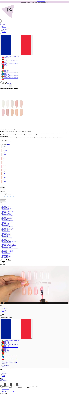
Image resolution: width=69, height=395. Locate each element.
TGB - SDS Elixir (5, 236)
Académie (3, 375)
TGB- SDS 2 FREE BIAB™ (6, 256)
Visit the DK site (6, 58)
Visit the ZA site (6, 351)
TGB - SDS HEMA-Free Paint (7, 237)
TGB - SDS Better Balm (6, 231)
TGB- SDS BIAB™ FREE (6, 253)
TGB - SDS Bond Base (5, 224)
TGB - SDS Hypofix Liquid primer (7, 246)
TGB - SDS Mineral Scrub (6, 235)
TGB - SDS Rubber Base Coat (6, 213)
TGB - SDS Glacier (5, 227)
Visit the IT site (6, 65)
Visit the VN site (6, 70)
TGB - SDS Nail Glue (5, 209)
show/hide (8, 144)
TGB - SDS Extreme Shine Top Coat (7, 215)
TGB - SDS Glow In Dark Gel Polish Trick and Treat (10, 241)
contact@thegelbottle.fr (3, 380)
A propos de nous (4, 373)
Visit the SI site (15, 72)
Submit (28, 387)
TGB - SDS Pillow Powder (6, 233)
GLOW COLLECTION (41, 1)
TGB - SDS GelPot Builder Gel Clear (8, 210)
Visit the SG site (15, 63)
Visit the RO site (6, 66)
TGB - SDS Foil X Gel (5, 207)
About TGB (4, 32)
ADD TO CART (3, 191)
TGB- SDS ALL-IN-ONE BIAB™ (7, 250)
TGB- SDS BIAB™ (5, 257)
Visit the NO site (6, 80)
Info (2, 374)
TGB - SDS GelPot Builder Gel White (8, 211)
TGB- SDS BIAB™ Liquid (6, 247)
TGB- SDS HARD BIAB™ (6, 252)
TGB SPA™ (4, 27)
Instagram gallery (2, 142)
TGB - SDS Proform (5, 225)
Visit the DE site (6, 61)
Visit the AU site (15, 362)
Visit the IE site (6, 71)
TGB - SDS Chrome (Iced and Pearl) (7, 222)
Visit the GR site (6, 74)
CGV (3, 366)
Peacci (3, 30)
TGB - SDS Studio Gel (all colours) (7, 220)
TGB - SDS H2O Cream (6, 232)
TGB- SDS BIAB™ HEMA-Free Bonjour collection (10, 248)
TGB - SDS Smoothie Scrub (6, 242)
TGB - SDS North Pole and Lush (7, 229)
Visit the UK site (16, 56)
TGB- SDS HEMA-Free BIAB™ (7, 254)
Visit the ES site (6, 76)
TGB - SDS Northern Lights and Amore (8, 228)
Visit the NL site (15, 77)
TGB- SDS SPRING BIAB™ (6, 255)
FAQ (3, 372)
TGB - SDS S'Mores (5, 230)
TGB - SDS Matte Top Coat (6, 216)
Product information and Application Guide (8, 391)
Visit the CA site (6, 62)
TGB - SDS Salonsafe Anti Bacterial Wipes (8, 243)
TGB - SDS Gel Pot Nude (6, 206)
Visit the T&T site (6, 57)
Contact (3, 31)
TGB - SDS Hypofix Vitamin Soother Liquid (9, 245)
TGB (3, 26)
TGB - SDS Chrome (5, 221)
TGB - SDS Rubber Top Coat (6, 214)
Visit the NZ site (15, 78)
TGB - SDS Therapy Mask (6, 234)
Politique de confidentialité (6, 390)
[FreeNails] (7, 18)
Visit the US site (15, 75)
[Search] (1, 83)
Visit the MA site (6, 69)
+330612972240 (2, 379)
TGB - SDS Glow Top (5, 223)
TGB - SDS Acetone (5, 239)
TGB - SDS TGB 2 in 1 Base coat (7, 217)
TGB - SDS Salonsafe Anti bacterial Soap (8, 244)
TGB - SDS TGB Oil (5, 212)
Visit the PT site (6, 343)
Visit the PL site (6, 64)
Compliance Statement (5, 365)
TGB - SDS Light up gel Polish (7, 218)
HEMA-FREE (4, 29)
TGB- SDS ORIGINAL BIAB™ (7, 249)
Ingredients (2, 138)
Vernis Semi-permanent (5, 308)
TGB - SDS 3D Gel (5, 219)
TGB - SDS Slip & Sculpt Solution (7, 226)
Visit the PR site (15, 60)
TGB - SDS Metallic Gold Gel (6, 238)
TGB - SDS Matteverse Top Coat (7, 208)
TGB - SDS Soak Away (5, 240)
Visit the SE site (6, 73)
